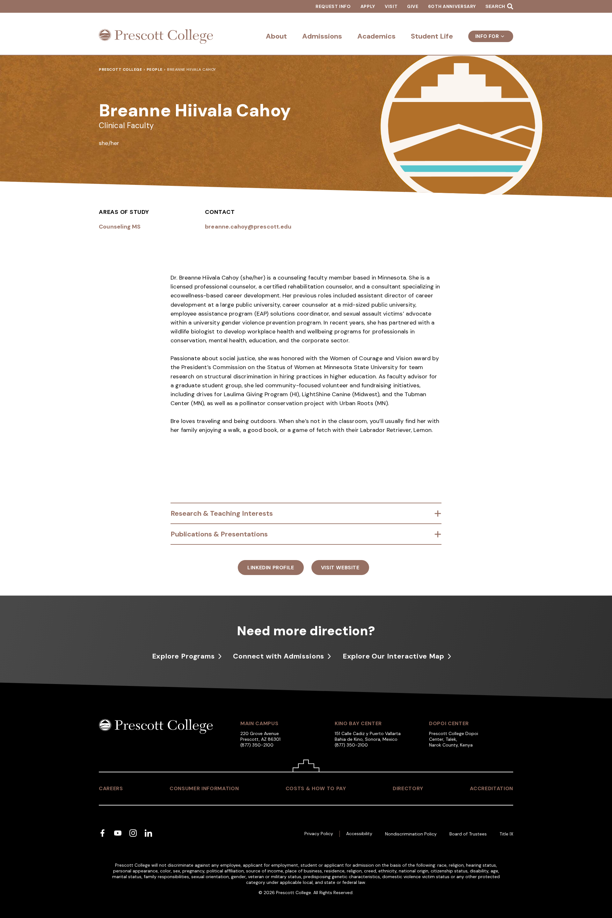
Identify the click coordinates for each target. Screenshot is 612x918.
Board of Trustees (468, 834)
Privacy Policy (318, 833)
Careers (111, 788)
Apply (368, 6)
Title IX (506, 834)
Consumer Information (204, 788)
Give (413, 6)
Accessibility (359, 833)
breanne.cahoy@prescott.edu (248, 226)
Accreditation (491, 788)
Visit (391, 6)
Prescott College (120, 69)
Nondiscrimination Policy (411, 834)
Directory (408, 788)
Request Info (333, 6)
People (155, 69)
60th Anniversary (452, 6)
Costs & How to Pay (316, 788)
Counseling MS (120, 226)
